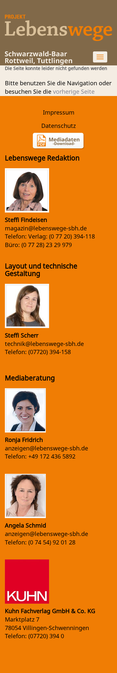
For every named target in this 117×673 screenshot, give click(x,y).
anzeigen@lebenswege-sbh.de (46, 448)
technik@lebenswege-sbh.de (44, 344)
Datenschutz (58, 126)
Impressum (58, 112)
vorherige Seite (74, 91)
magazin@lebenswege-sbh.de (46, 228)
